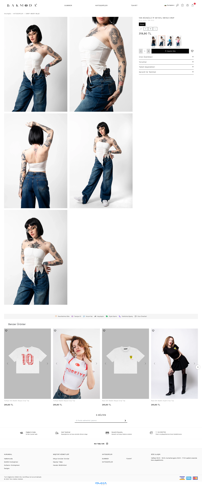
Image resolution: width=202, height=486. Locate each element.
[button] (68, 5)
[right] (198, 367)
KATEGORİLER (107, 454)
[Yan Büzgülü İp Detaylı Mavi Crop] (169, 40)
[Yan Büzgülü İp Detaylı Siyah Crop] (153, 40)
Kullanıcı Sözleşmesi (12, 465)
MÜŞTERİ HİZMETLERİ (61, 454)
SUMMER (105, 458)
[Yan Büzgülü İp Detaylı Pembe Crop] (177, 40)
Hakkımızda (8, 458)
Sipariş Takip (58, 462)
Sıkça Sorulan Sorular (61, 458)
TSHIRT (129, 458)
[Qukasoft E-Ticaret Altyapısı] (101, 483)
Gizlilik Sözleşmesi (11, 462)
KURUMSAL (8, 454)
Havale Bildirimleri (60, 465)
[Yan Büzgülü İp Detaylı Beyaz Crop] (161, 40)
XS (141, 28)
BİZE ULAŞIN (155, 454)
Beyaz (142, 24)
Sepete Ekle (171, 51)
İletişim (7, 468)
